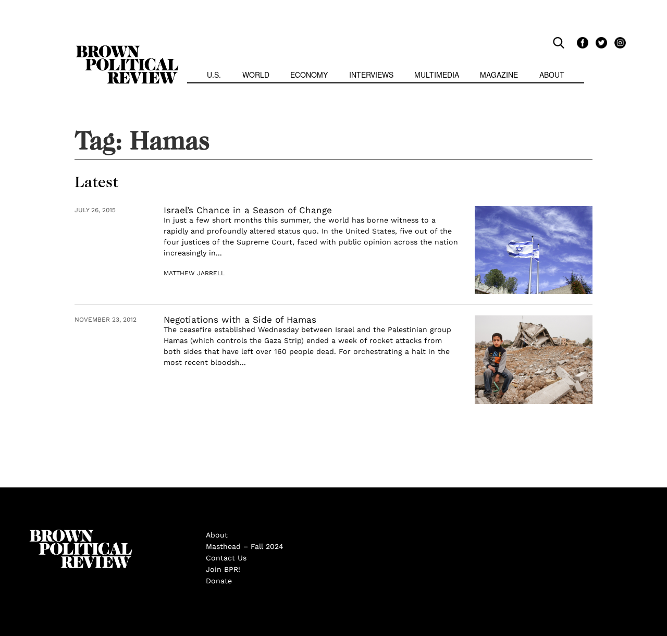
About (551, 74)
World (255, 74)
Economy (309, 74)
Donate (219, 581)
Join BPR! (223, 569)
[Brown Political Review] (127, 50)
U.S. (214, 74)
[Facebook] (581, 42)
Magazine (499, 74)
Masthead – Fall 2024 (244, 546)
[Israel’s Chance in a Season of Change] (533, 250)
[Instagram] (617, 42)
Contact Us (226, 558)
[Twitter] (599, 42)
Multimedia (436, 74)
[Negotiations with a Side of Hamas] (533, 359)
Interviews (371, 74)
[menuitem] (214, 75)
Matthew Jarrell (194, 273)
